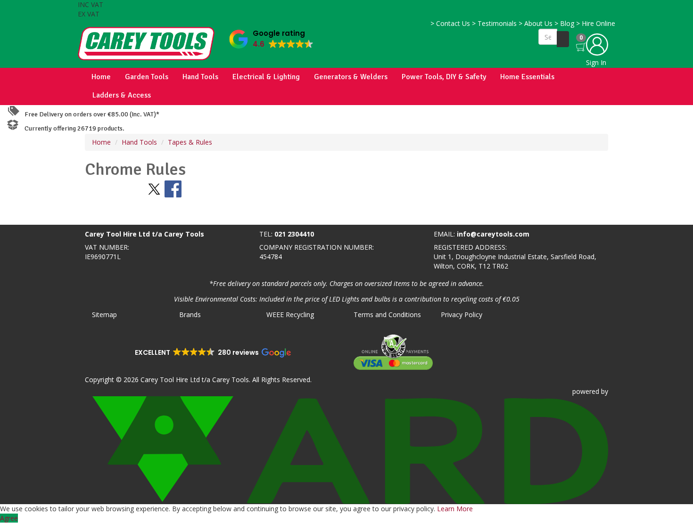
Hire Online (595, 23)
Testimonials (494, 23)
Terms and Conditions (387, 314)
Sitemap (104, 314)
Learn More (455, 508)
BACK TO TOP (25, 215)
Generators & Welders (351, 77)
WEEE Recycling (290, 314)
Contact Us (450, 23)
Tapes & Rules (190, 142)
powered (585, 391)
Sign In (596, 62)
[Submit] (563, 39)
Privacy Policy (461, 314)
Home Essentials (527, 77)
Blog (564, 23)
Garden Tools (146, 77)
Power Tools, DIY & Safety (444, 77)
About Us (536, 23)
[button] (271, 37)
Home (101, 77)
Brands (190, 314)
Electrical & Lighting (266, 77)
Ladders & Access (121, 95)
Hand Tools (200, 77)
